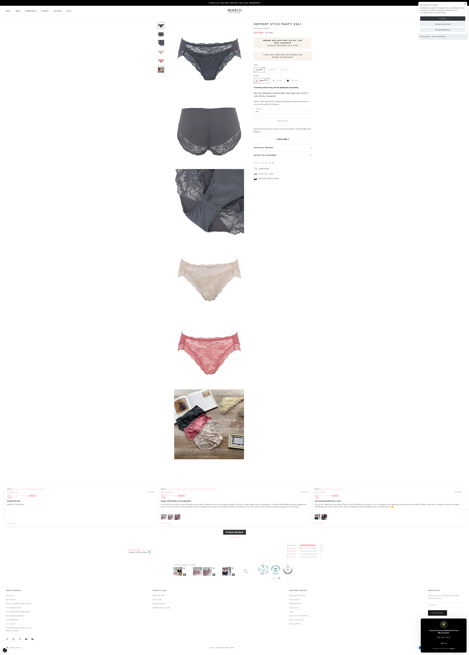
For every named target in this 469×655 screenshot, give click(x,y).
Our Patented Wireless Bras (18, 612)
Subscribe (437, 613)
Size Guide (157, 599)
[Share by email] (273, 163)
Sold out (282, 121)
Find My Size (265, 174)
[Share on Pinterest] (269, 163)
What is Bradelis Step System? (19, 603)
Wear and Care (159, 603)
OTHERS (45, 11)
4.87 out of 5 (147, 550)
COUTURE (57, 11)
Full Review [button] (12, 523)
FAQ (291, 612)
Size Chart (264, 169)
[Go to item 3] (161, 43)
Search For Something (299, 616)
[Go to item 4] (161, 51)
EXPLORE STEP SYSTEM (268, 178)
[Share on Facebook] (262, 163)
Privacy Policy (295, 624)
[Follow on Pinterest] (20, 639)
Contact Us (294, 608)
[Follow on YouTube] (26, 639)
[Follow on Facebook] (7, 639)
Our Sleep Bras (12, 620)
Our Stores (10, 624)
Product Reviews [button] (234, 532)
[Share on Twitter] (266, 163)
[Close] (465, 3)
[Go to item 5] (161, 60)
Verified (274, 578)
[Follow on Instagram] (13, 639)
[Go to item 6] (161, 69)
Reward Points (295, 603)
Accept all (442, 18)
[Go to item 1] (161, 25)
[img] (12, 492)
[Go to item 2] (161, 34)
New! (8, 11)
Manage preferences (442, 30)
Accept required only (442, 24)
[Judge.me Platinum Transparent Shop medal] (263, 569)
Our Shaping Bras (13, 608)
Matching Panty (262, 28)
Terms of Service (296, 620)
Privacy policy (425, 36)
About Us (10, 595)
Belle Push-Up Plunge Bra (331, 489)
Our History (11, 599)
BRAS (18, 11)
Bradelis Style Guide (161, 608)
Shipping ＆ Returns (297, 595)
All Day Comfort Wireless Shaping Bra (29, 489)
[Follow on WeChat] (32, 639)
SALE (69, 11)
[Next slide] (467, 510)
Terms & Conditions (439, 36)
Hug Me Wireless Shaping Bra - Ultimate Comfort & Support (192, 489)
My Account (294, 599)
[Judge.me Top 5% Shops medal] (288, 569)
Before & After (159, 595)
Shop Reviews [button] (234, 537)
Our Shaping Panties (15, 616)
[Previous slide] (2, 510)
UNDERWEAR (30, 11)
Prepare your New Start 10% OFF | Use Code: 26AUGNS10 (234, 3)
